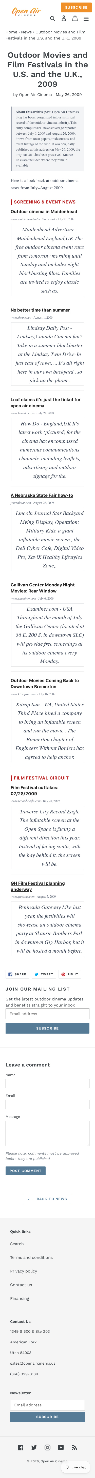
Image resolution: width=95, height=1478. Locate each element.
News (26, 32)
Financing (19, 1298)
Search (17, 1243)
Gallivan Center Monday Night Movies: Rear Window (43, 587)
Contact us (21, 1284)
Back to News (51, 1199)
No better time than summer (40, 310)
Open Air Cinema (54, 1461)
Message (13, 1117)
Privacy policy (23, 1271)
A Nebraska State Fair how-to (42, 495)
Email (10, 1096)
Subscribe (76, 7)
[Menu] (86, 18)
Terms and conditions (31, 1257)
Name (10, 1075)
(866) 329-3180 (24, 1374)
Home (11, 32)
